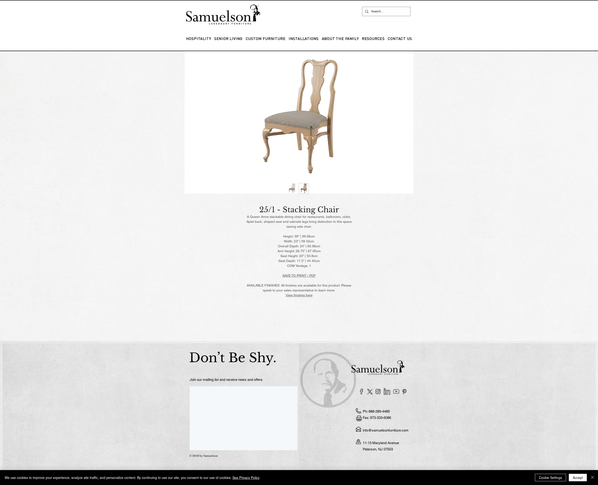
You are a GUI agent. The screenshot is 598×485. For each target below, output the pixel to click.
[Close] (592, 477)
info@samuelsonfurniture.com (386, 430)
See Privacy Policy (246, 477)
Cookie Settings (550, 477)
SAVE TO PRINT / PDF (299, 275)
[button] (303, 38)
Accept (578, 477)
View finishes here (299, 295)
